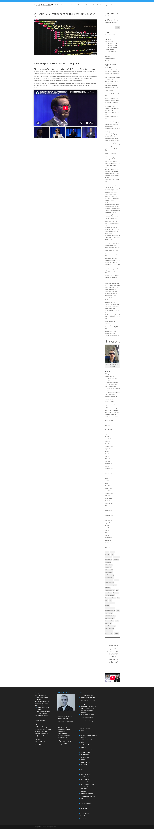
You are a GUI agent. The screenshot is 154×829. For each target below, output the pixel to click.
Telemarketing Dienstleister (88, 697)
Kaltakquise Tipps (85, 752)
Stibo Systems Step (86, 803)
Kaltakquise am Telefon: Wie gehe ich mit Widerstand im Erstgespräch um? (88, 702)
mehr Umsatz (108, 592)
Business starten (109, 399)
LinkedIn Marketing (109, 582)
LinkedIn (116, 580)
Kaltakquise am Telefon (87, 750)
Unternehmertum (109, 620)
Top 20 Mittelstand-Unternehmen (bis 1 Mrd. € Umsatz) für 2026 (111, 92)
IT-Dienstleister (108, 564)
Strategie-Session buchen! (111, 16)
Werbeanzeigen (108, 633)
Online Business (85, 779)
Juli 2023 (107, 481)
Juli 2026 (107, 436)
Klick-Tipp (107, 374)
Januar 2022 (108, 500)
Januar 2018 (108, 540)
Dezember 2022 (109, 493)
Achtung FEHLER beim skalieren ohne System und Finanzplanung (112, 304)
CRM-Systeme (108, 557)
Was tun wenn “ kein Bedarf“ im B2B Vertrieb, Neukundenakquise (112, 252)
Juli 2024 (107, 451)
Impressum (108, 425)
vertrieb (117, 620)
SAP (35, 17)
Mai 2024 (107, 456)
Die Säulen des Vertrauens (87, 714)
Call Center (83, 733)
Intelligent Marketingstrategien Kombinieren (110, 58)
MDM (82, 769)
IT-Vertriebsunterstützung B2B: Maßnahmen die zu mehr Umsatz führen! (111, 384)
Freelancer (116, 559)
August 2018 (108, 523)
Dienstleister (116, 557)
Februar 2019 (108, 510)
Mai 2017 (107, 545)
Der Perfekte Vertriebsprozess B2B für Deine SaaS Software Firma (112, 210)
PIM (118, 598)
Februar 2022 (108, 498)
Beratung (107, 554)
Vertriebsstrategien (85, 813)
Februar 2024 (108, 463)
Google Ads (108, 562)
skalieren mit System (110, 603)
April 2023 (107, 483)
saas (106, 600)
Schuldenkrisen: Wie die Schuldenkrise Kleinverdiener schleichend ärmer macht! (112, 229)
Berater (112, 552)
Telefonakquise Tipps (110, 615)
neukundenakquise (109, 595)
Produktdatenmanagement (88, 796)
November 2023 (109, 471)
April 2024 (107, 458)
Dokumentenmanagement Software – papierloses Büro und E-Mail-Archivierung (112, 406)
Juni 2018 (107, 528)
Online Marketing (85, 782)
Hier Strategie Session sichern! (63, 5)
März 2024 (107, 461)
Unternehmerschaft (109, 618)
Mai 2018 (107, 530)
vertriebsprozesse (109, 628)
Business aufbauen (110, 401)
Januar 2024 (108, 466)
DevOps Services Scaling (111, 298)
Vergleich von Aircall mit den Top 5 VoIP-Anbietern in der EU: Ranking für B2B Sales (112, 100)
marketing (107, 587)
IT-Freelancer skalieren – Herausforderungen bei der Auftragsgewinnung (112, 269)
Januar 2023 (108, 490)
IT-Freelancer (108, 567)
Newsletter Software (86, 777)
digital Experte (108, 559)
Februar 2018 (108, 537)
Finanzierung (84, 742)
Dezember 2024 (109, 446)
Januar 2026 (108, 439)
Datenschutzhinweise (110, 423)
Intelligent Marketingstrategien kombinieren (103, 5)
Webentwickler (108, 631)
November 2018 (109, 518)
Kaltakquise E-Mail (109, 179)
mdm (117, 590)
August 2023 (108, 478)
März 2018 (107, 535)
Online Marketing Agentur (87, 784)
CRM (112, 554)
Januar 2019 (108, 513)
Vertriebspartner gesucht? (111, 396)
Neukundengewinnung (110, 598)
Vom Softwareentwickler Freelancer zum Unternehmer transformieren (112, 163)
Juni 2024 (107, 453)
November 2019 (109, 503)
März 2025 (107, 444)
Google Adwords (85, 745)
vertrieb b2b (108, 623)
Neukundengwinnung (86, 774)
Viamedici (83, 816)
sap (110, 600)
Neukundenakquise (85, 772)
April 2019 (107, 505)
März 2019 (107, 508)
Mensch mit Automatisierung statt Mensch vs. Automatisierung (112, 79)
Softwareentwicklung (110, 610)
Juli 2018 (107, 525)
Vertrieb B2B (84, 808)
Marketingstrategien (109, 590)
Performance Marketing (87, 793)
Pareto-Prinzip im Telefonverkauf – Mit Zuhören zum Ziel (112, 216)
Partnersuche (84, 791)
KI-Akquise (107, 116)
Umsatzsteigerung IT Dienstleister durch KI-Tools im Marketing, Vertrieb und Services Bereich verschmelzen (112, 124)
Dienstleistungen (109, 41)
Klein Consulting (109, 420)
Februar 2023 (108, 488)
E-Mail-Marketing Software (87, 740)
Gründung (83, 747)
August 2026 (108, 434)
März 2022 (107, 495)
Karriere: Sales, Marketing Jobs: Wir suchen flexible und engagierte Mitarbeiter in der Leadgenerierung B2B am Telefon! (112, 414)
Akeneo (107, 552)
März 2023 (107, 486)
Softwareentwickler (109, 608)
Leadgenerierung (109, 577)
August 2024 (108, 448)
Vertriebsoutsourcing (110, 376)
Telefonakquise (108, 613)
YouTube (116, 633)
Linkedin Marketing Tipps (111, 585)
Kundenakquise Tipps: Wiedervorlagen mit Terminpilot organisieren (111, 333)
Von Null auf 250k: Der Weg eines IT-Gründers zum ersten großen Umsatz (112, 285)
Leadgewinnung (108, 580)
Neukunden (116, 592)
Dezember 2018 (109, 515)
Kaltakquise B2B (109, 569)
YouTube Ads (84, 818)
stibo (118, 610)
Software (107, 605)
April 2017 (107, 547)
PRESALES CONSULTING (112, 54)
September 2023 (109, 476)
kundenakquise (108, 572)
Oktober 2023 (108, 473)
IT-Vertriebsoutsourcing (87, 695)
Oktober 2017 (108, 542)
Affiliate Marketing (85, 728)
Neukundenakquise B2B (80, 5)
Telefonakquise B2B (111, 51)
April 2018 (107, 532)
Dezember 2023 (109, 468)
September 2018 (109, 520)
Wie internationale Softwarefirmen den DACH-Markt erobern (112, 85)
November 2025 (109, 441)
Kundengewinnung (109, 575)
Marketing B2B (84, 764)
